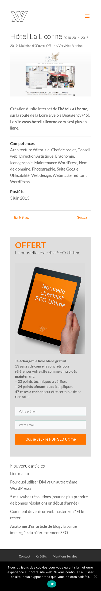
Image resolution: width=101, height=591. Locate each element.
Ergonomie (64, 156)
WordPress (20, 181)
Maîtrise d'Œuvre (32, 46)
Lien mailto (19, 473)
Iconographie (21, 162)
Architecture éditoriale (30, 149)
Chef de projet (63, 149)
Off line (51, 46)
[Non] (95, 576)
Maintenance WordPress (55, 162)
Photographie (43, 169)
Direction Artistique (36, 156)
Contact (24, 556)
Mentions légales (65, 556)
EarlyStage (19, 217)
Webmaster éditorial (71, 175)
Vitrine (77, 46)
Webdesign (41, 175)
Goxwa (84, 217)
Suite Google (67, 169)
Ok (52, 584)
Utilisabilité (20, 175)
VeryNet (64, 46)
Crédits (41, 556)
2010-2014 (71, 38)
